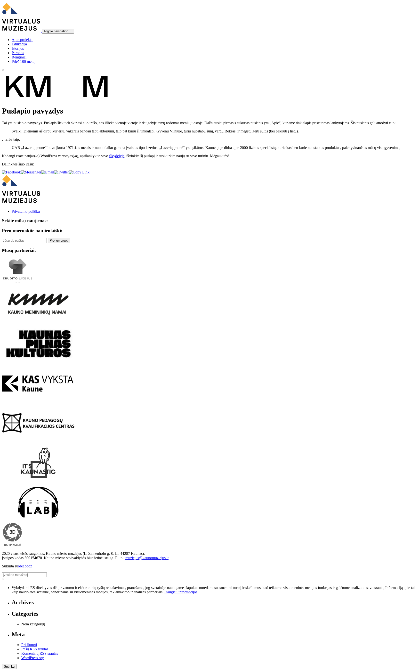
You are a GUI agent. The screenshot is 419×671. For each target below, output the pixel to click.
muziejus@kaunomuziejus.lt (147, 558)
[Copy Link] (79, 172)
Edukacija (19, 44)
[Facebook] (11, 172)
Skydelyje (116, 156)
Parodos (18, 53)
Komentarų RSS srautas (39, 653)
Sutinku (9, 666)
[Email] (47, 172)
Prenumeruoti (59, 240)
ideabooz (25, 566)
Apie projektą (22, 40)
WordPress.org (32, 658)
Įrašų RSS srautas (34, 649)
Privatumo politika (26, 211)
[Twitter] (61, 172)
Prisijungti (29, 645)
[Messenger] (31, 172)
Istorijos (18, 48)
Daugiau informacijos (180, 592)
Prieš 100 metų (23, 61)
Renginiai (19, 57)
